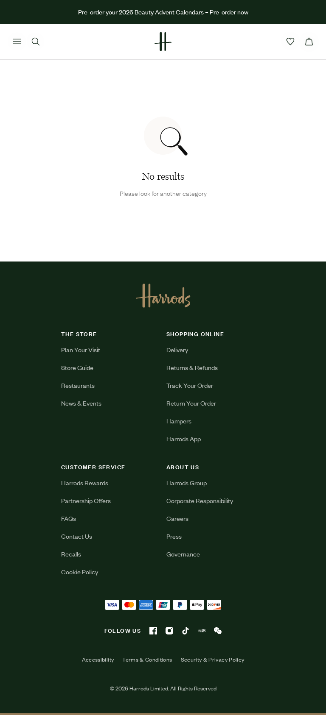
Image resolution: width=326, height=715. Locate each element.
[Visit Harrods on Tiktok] (185, 630)
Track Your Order (189, 385)
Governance (183, 553)
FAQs (68, 518)
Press (174, 535)
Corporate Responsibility (199, 500)
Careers (177, 518)
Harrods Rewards (84, 482)
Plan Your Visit (80, 349)
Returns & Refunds (192, 367)
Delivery (177, 349)
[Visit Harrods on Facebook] (153, 630)
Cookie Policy (79, 571)
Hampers (178, 420)
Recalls (71, 553)
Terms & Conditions (147, 659)
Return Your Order (191, 402)
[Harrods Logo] (163, 295)
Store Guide (77, 367)
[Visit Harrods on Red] (201, 630)
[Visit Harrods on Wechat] (218, 630)
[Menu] (17, 41)
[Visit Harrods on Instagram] (169, 630)
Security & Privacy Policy (212, 659)
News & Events (81, 402)
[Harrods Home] (163, 41)
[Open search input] (35, 41)
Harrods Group (186, 482)
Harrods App (183, 438)
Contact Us (76, 535)
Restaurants (78, 385)
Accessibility (98, 659)
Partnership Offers (86, 500)
